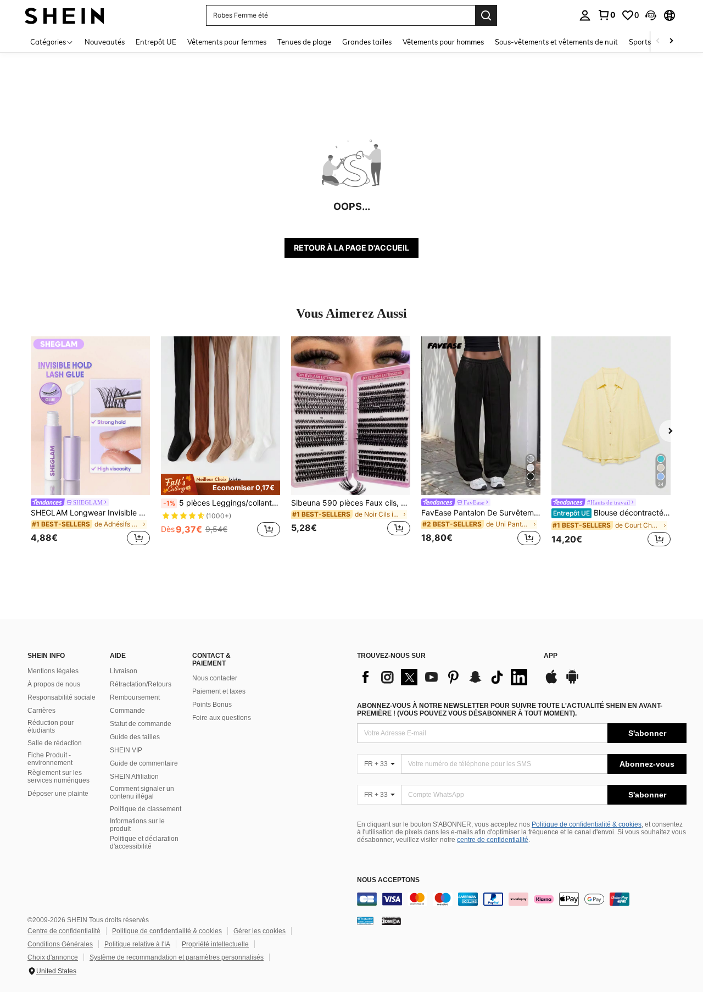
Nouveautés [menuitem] (105, 41)
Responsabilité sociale (61, 697)
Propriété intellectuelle (215, 944)
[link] (606, 14)
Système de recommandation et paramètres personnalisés (177, 957)
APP (550, 656)
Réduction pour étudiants (50, 726)
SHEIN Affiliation (134, 776)
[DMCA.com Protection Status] (391, 920)
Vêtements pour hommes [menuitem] (443, 41)
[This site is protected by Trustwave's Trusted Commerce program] (365, 920)
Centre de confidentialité (64, 931)
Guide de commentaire (144, 763)
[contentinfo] (522, 899)
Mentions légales (53, 671)
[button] (650, 15)
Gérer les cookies (259, 931)
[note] (220, 484)
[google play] (572, 682)
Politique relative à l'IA (137, 944)
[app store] (551, 682)
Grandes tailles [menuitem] (367, 41)
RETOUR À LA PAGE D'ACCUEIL (351, 247)
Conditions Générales (60, 944)
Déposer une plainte (57, 793)
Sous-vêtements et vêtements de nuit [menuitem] (556, 41)
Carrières (41, 710)
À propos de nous (53, 684)
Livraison (123, 671)
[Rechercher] (486, 15)
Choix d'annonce (52, 957)
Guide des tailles (135, 737)
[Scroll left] (658, 41)
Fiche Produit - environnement (49, 759)
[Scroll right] (671, 41)
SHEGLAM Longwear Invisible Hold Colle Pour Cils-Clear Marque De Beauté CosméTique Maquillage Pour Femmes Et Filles (90, 512)
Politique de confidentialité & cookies (586, 824)
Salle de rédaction (54, 743)
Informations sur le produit (137, 825)
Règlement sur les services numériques (58, 776)
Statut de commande (140, 724)
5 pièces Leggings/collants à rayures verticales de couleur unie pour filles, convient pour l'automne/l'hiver (221, 502)
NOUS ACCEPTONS (388, 880)
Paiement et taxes (219, 691)
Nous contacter (214, 678)
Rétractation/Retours (140, 684)
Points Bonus (212, 704)
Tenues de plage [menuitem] (304, 41)
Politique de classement (145, 809)
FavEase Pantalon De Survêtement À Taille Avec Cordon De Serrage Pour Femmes (480, 512)
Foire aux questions (221, 718)
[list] (445, 677)
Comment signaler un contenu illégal (142, 792)
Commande (127, 710)
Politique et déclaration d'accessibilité (144, 842)
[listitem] (90, 442)
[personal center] (585, 15)
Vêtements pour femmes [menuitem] (226, 41)
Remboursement (135, 697)
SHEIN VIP (126, 750)
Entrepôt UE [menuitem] (156, 41)
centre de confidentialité (492, 840)
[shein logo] (64, 15)
